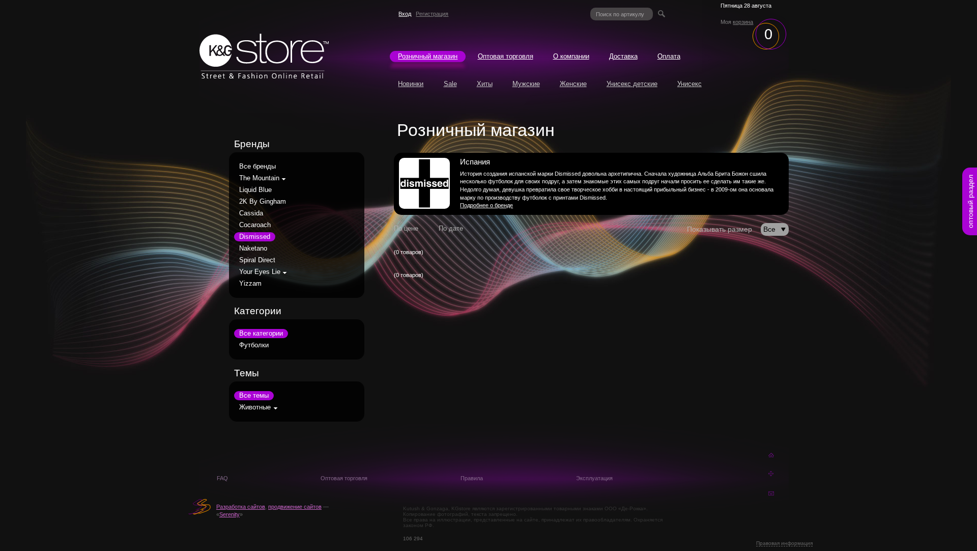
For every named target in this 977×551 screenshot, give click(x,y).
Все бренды (257, 166)
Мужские (526, 84)
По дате (451, 228)
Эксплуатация (594, 478)
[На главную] (264, 76)
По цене (406, 228)
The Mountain (259, 178)
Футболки (254, 345)
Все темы (254, 395)
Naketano (253, 248)
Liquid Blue (255, 190)
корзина (743, 22)
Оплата (668, 56)
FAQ (222, 478)
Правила (472, 478)
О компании (571, 56)
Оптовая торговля (505, 56)
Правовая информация (784, 543)
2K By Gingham (262, 201)
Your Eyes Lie (259, 272)
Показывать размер (719, 229)
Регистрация (432, 14)
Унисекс (689, 84)
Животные (255, 407)
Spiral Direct (257, 260)
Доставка (623, 56)
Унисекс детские (632, 84)
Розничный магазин (427, 56)
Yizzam (250, 283)
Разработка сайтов (240, 507)
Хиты (485, 84)
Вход (404, 14)
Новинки (410, 84)
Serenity (229, 514)
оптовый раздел (970, 201)
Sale (450, 84)
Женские (573, 84)
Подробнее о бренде (486, 205)
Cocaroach (255, 225)
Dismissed (254, 236)
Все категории (261, 333)
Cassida (251, 213)
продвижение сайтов (295, 507)
